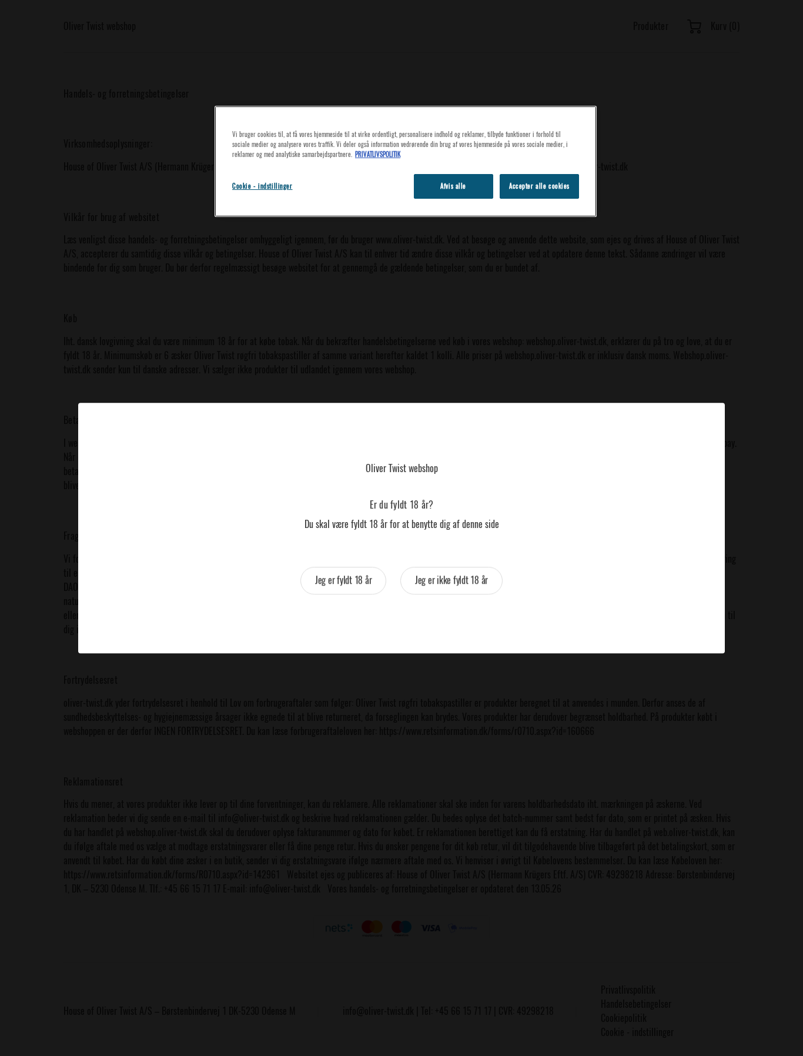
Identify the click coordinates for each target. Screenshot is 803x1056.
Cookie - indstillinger (262, 186)
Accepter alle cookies (539, 186)
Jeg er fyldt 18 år (343, 580)
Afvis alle (453, 186)
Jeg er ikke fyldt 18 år (451, 580)
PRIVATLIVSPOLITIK (377, 154)
